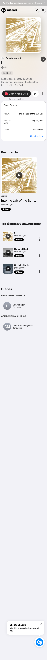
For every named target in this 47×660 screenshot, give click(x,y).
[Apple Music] (6, 209)
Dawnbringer (20, 235)
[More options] (42, 94)
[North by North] (8, 268)
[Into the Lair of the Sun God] (19, 184)
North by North (21, 265)
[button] (45, 2)
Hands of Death (21, 249)
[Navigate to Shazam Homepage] (9, 10)
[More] (39, 239)
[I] (43, 59)
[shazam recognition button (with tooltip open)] (39, 642)
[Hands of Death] (8, 252)
